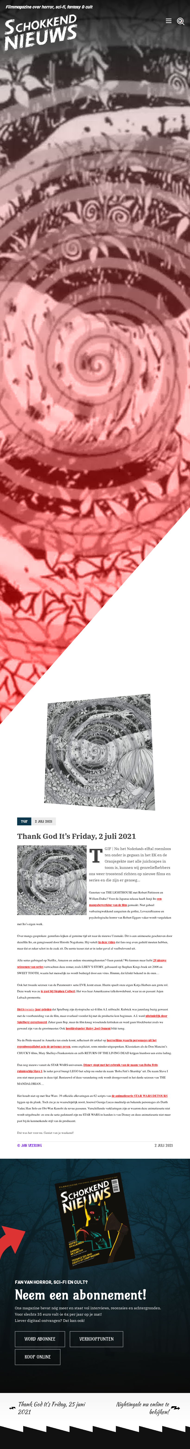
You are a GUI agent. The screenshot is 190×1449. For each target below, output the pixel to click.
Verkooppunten (96, 1339)
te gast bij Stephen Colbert (58, 991)
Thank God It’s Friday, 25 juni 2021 (51, 1408)
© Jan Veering (29, 1145)
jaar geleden (43, 1009)
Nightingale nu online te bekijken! (142, 1408)
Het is (21, 1009)
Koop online (38, 1357)
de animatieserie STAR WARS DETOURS (140, 1095)
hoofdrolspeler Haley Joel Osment (88, 1028)
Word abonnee (40, 1339)
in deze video (106, 942)
